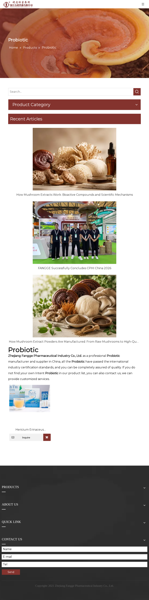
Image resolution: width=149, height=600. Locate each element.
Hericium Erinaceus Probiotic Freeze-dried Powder (29, 430)
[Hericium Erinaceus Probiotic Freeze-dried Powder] (29, 398)
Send (11, 572)
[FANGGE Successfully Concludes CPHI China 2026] (74, 232)
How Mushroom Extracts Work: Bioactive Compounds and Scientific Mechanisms (74, 194)
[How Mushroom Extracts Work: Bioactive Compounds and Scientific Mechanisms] (74, 159)
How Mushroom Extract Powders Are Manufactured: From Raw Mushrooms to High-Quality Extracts (74, 341)
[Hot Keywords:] (137, 91)
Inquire (26, 437)
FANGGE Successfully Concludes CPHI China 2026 (74, 268)
